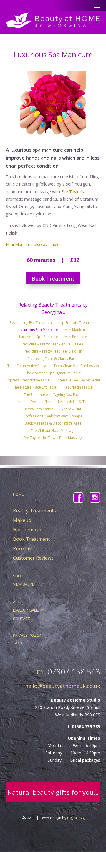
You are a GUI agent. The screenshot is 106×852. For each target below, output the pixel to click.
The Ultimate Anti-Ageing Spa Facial (53, 395)
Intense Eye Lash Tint (34, 402)
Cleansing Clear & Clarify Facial (53, 359)
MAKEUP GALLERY (28, 610)
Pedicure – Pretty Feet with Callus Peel (53, 345)
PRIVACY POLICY (27, 635)
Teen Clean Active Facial (27, 366)
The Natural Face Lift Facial (35, 388)
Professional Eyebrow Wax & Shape (53, 417)
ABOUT (19, 601)
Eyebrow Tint (70, 410)
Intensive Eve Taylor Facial (78, 381)
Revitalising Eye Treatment (31, 323)
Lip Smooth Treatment (78, 323)
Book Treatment (53, 278)
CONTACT (21, 618)
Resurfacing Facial (78, 388)
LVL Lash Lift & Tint (73, 402)
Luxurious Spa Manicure (38, 330)
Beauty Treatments (34, 510)
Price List (23, 548)
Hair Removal (27, 529)
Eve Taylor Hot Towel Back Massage (53, 438)
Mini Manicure (75, 330)
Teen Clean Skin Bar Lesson (76, 366)
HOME (18, 494)
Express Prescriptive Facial (28, 381)
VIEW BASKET (24, 584)
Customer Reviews (33, 558)
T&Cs (17, 642)
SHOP (18, 576)
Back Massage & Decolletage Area (53, 424)
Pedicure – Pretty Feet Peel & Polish (53, 352)
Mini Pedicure (75, 337)
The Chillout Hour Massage (53, 431)
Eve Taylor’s (72, 191)
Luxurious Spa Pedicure (38, 337)
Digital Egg (76, 817)
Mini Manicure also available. (33, 244)
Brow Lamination (39, 410)
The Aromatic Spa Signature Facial (53, 374)
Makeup (22, 520)
